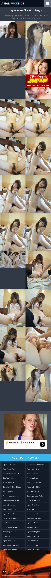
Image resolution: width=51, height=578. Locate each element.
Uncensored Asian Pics (11, 527)
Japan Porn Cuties (9, 464)
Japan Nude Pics (9, 541)
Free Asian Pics (32, 541)
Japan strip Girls (33, 505)
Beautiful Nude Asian (11, 500)
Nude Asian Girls (33, 487)
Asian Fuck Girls (33, 469)
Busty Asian (7, 536)
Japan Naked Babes (10, 514)
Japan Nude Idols (9, 509)
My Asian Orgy (32, 478)
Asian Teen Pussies (34, 482)
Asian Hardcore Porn (11, 473)
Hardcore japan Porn (11, 518)
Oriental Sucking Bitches (12, 487)
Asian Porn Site (32, 473)
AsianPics (12, 3)
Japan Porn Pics (33, 536)
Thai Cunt (30, 509)
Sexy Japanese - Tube (35, 496)
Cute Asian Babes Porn (35, 464)
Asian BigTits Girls (9, 532)
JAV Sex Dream (32, 545)
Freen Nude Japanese (11, 496)
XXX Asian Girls (32, 527)
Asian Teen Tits (8, 469)
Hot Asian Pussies (9, 523)
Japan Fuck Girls (33, 523)
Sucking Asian (8, 491)
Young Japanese (9, 505)
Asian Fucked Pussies (11, 545)
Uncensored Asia (33, 514)
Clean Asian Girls (33, 500)
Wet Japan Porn (33, 491)
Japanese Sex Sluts (34, 518)
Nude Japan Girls (9, 482)
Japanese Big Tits (33, 532)
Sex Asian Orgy (8, 478)
